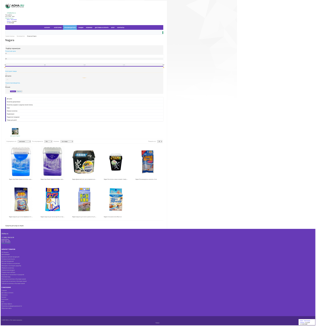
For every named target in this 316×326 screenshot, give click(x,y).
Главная (4, 290)
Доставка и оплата (7, 293)
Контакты (4, 295)
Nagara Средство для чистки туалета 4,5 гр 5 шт (84, 216)
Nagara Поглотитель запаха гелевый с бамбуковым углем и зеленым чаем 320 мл (124, 179)
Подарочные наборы (8, 272)
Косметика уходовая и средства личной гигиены (20, 105)
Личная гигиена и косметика (10, 263)
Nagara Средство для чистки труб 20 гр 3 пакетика (53, 216)
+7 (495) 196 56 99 (7, 237)
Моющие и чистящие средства (11, 266)
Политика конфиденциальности (11, 306)
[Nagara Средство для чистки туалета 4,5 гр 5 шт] (84, 199)
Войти (8, 19)
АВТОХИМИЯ (5, 254)
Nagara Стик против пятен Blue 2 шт (113, 216)
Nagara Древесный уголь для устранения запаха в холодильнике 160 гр (90, 179)
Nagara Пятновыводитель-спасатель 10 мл (146, 179)
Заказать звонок (9, 18)
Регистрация (14, 19)
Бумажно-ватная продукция (10, 257)
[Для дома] (15, 131)
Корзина (9, 21)
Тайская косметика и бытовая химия (13, 283)
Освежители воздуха (8, 270)
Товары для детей (12, 120)
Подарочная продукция (13, 117)
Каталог (4, 297)
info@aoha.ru (11, 13)
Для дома (9, 98)
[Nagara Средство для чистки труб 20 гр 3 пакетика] (53, 199)
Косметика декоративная (13, 101)
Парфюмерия (10, 114)
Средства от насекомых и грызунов (12, 274)
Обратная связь (6, 308)
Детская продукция (7, 261)
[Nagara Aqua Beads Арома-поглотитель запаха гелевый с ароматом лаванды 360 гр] (53, 162)
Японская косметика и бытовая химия (13, 279)
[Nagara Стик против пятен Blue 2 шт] (116, 199)
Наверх (157, 323)
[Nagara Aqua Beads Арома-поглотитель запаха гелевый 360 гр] (21, 162)
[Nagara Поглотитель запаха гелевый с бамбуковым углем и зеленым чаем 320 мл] (116, 162)
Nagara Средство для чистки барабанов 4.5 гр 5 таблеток (23, 216)
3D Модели (5, 252)
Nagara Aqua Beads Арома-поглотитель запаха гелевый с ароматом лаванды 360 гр (62, 179)
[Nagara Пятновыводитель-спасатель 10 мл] (147, 162)
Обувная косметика (12, 111)
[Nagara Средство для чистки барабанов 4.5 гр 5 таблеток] (21, 199)
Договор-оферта (6, 304)
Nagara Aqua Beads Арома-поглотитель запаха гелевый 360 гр (24, 179)
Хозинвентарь (6, 277)
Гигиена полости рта (8, 259)
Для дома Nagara (15, 136)
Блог (2, 301)
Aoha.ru (4, 233)
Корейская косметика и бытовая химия (14, 281)
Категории (4, 299)
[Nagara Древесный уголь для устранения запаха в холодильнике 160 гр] (84, 162)
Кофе (8, 108)
